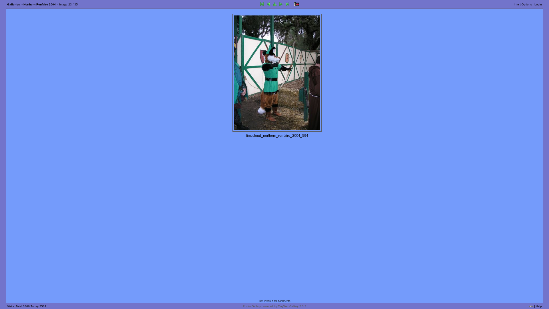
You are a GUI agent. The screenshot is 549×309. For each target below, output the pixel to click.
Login (538, 4)
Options (527, 4)
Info (516, 4)
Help (539, 306)
